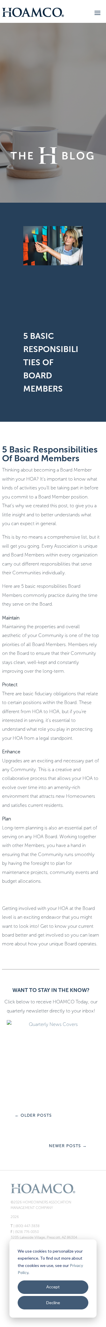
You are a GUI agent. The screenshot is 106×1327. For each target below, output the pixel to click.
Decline (53, 1302)
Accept (53, 1286)
